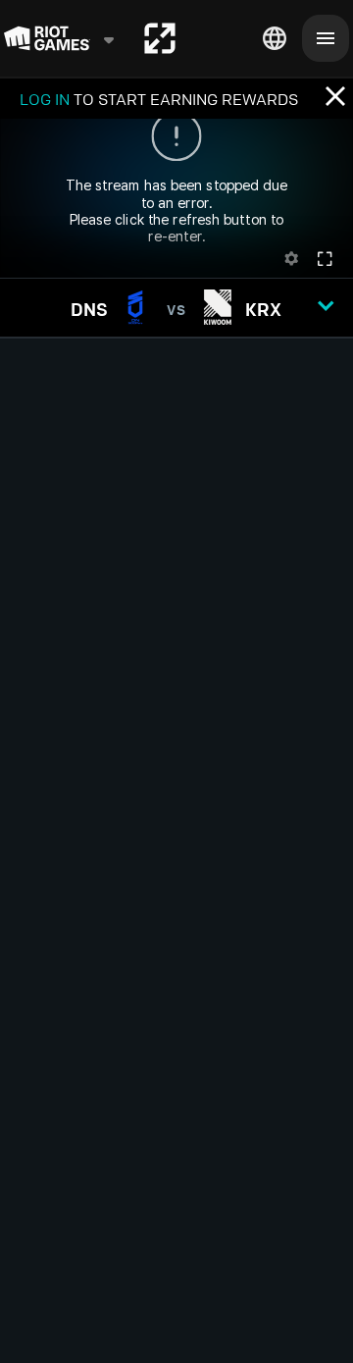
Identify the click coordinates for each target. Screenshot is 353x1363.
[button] (176, 308)
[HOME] (160, 38)
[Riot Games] (60, 38)
